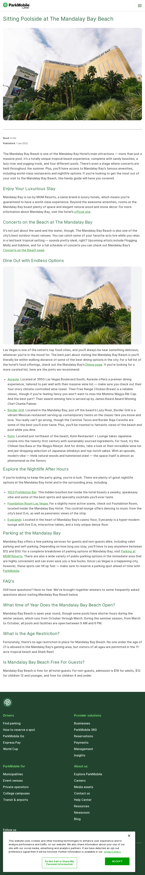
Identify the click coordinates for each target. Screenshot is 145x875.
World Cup (10, 749)
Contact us (82, 793)
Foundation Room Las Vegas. (28, 503)
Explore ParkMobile (88, 774)
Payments (81, 742)
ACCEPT (117, 861)
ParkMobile (11, 571)
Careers (80, 780)
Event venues (13, 780)
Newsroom (82, 812)
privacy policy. (112, 851)
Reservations (83, 736)
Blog (77, 819)
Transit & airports (15, 800)
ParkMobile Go (13, 736)
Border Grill (16, 410)
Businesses (82, 723)
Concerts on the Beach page (23, 250)
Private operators (16, 787)
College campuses (16, 793)
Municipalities (13, 774)
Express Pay (12, 742)
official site (82, 212)
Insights (79, 755)
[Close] (129, 836)
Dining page (93, 364)
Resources (81, 806)
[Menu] (139, 5)
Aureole (13, 379)
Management (83, 749)
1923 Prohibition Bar (22, 492)
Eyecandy (15, 520)
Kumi (11, 436)
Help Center (83, 800)
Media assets (83, 787)
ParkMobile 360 (85, 730)
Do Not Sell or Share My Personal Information (59, 863)
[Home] (16, 6)
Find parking (12, 723)
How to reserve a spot (19, 730)
